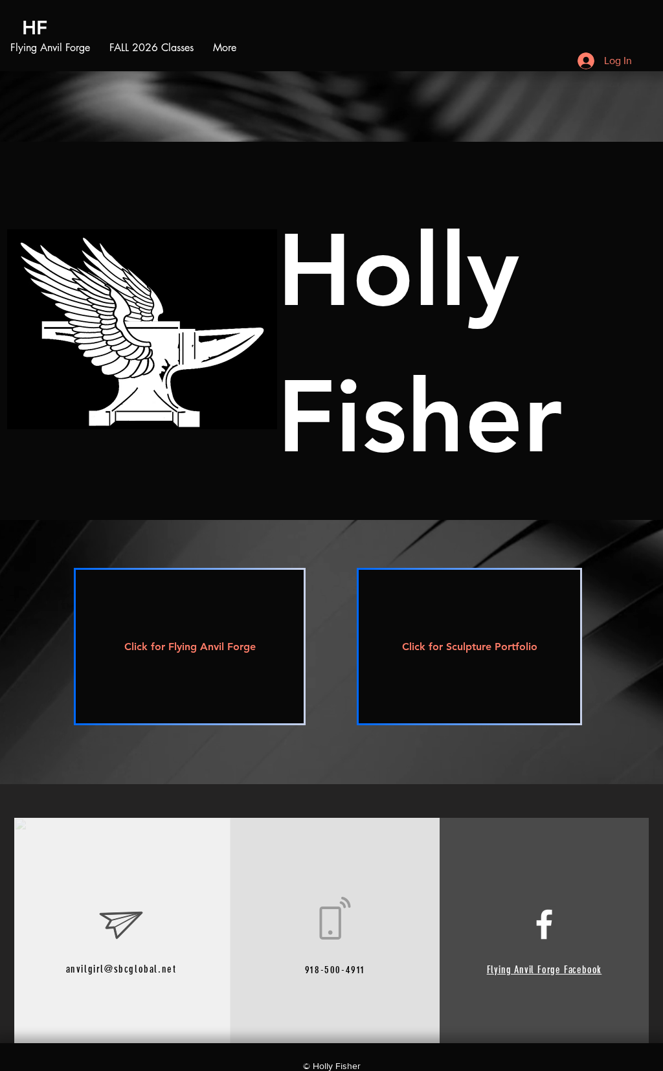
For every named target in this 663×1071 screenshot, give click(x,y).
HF (34, 27)
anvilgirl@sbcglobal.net (121, 969)
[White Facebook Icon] (544, 924)
